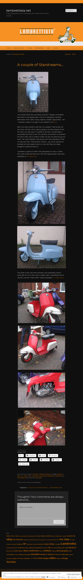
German (13, 544)
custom (70, 536)
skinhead (9, 558)
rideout (21, 554)
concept (63, 536)
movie (15, 551)
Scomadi (27, 554)
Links (48, 48)
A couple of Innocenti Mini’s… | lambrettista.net (44, 488)
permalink (39, 477)
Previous (67, 54)
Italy (51, 544)
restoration (10, 554)
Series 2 (51, 554)
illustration (29, 544)
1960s (17, 536)
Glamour (20, 544)
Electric (19, 540)
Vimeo (58, 558)
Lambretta (35, 476)
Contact (55, 48)
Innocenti (40, 544)
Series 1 (43, 554)
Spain (15, 558)
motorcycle (9, 551)
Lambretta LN (22, 548)
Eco (14, 540)
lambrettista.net (18, 10)
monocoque (43, 476)
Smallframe (51, 476)
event (49, 539)
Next (74, 54)
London (55, 548)
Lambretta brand (11, 548)
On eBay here (32, 156)
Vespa (46, 558)
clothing (58, 536)
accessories (23, 536)
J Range (41, 474)
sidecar (71, 554)
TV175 (35, 558)
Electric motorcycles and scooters (34, 539)
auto (39, 536)
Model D (72, 548)
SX (18, 558)
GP (24, 544)
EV (46, 539)
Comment (59, 522)
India (34, 544)
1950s (8, 536)
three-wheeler (25, 558)
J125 (29, 476)
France (8, 544)
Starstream (58, 476)
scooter (35, 554)
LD (49, 548)
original (53, 551)
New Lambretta (31, 551)
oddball (47, 551)
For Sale (29, 48)
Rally (70, 551)
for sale (72, 539)
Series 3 (58, 554)
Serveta (65, 554)
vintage (64, 558)
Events (54, 539)
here (55, 122)
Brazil (53, 536)
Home (9, 48)
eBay (59, 474)
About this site (19, 48)
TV (32, 558)
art (36, 536)
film (58, 539)
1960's (13, 536)
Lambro (45, 548)
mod (67, 548)
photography (62, 551)
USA (40, 558)
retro (16, 554)
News (41, 551)
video (52, 558)
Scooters (47, 474)
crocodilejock (21, 477)
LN (52, 548)
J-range (24, 476)
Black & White (46, 536)
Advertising (30, 536)
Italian (46, 544)
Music (21, 551)
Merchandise (39, 48)
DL (74, 536)
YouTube (11, 562)
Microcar (61, 548)
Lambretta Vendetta (35, 548)
